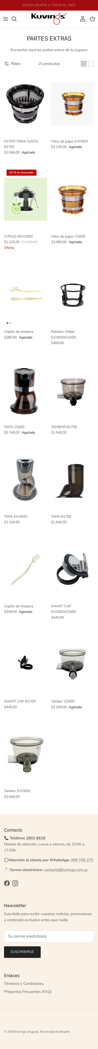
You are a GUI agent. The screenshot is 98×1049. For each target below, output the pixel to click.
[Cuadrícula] (84, 64)
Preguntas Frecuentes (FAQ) (28, 991)
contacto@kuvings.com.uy (66, 869)
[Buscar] (16, 18)
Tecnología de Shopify (55, 1032)
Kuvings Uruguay (26, 1032)
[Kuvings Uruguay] (49, 19)
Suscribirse (22, 952)
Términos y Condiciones (23, 983)
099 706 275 (82, 860)
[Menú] (5, 18)
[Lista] (91, 64)
